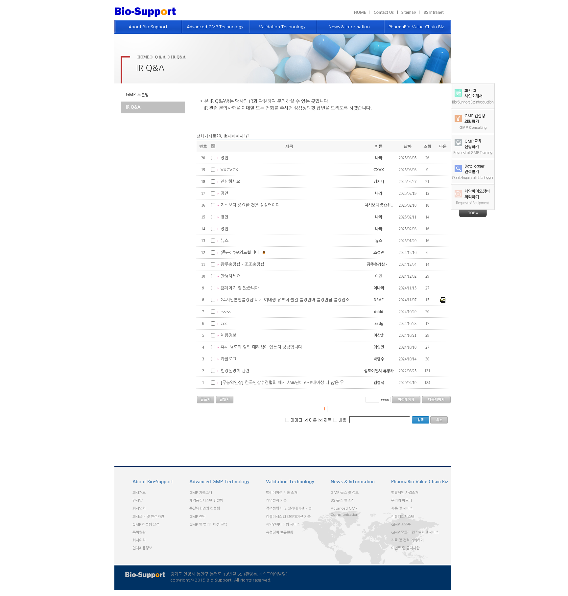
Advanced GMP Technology (215, 27)
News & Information (349, 27)
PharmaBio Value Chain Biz (416, 27)
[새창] (431, 12)
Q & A (160, 57)
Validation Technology (282, 27)
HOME (143, 57)
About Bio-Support (148, 27)
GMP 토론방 (137, 95)
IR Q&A (133, 107)
